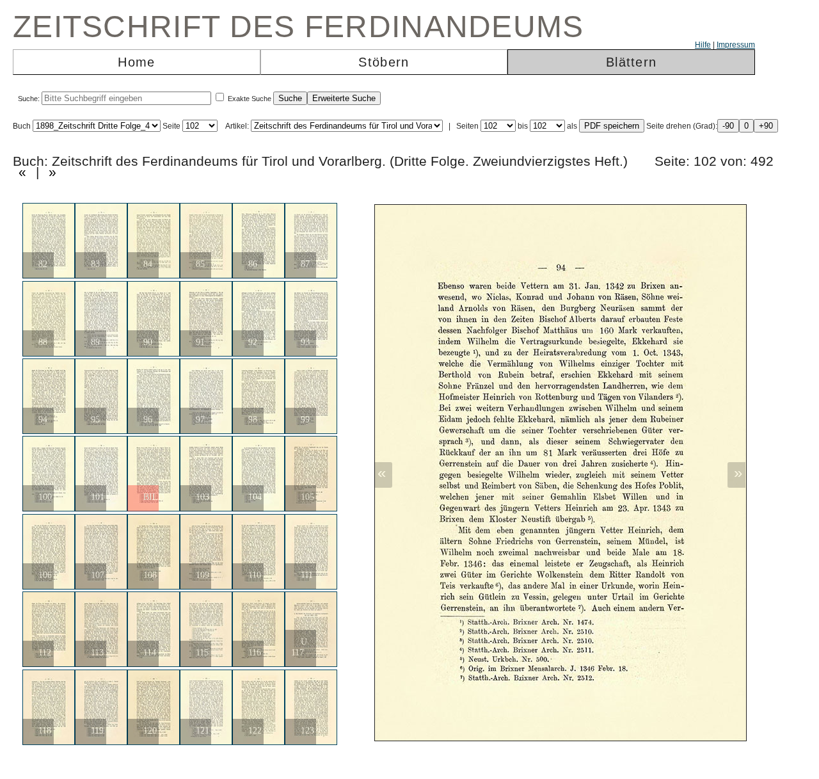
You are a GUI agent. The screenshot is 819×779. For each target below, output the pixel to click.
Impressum (736, 44)
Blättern (631, 62)
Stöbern (383, 62)
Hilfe (703, 44)
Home (136, 62)
